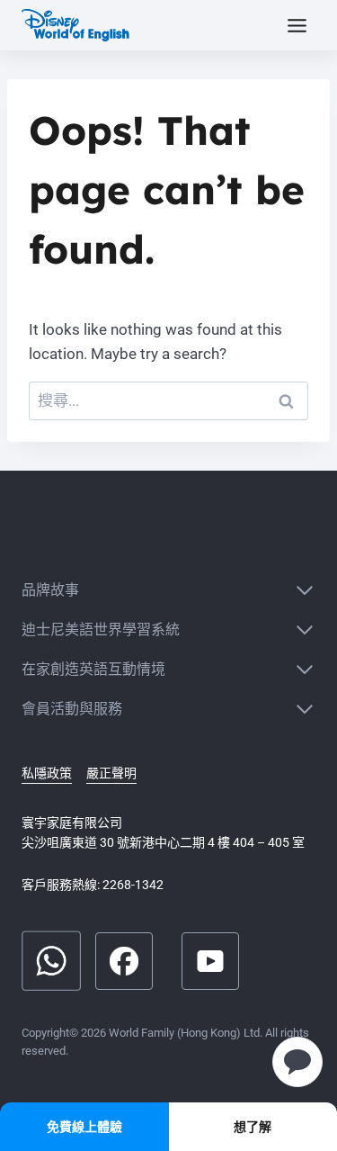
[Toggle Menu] (297, 25)
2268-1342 (133, 884)
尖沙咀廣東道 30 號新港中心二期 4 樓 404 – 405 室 (163, 842)
